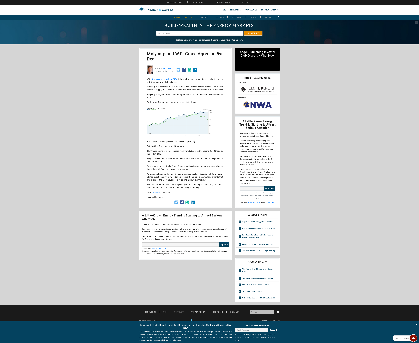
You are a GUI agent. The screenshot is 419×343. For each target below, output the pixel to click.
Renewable (235, 10)
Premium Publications (182, 17)
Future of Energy (269, 10)
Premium (234, 312)
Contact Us (150, 312)
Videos (268, 17)
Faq (165, 312)
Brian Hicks (167, 68)
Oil (224, 10)
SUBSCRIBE (253, 33)
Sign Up (224, 244)
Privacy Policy (270, 202)
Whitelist (179, 312)
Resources (236, 17)
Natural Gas (251, 10)
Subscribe (269, 188)
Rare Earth (156, 192)
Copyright (218, 312)
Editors (253, 17)
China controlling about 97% (164, 79)
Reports (220, 17)
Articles (204, 17)
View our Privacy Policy (159, 248)
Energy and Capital (254, 202)
